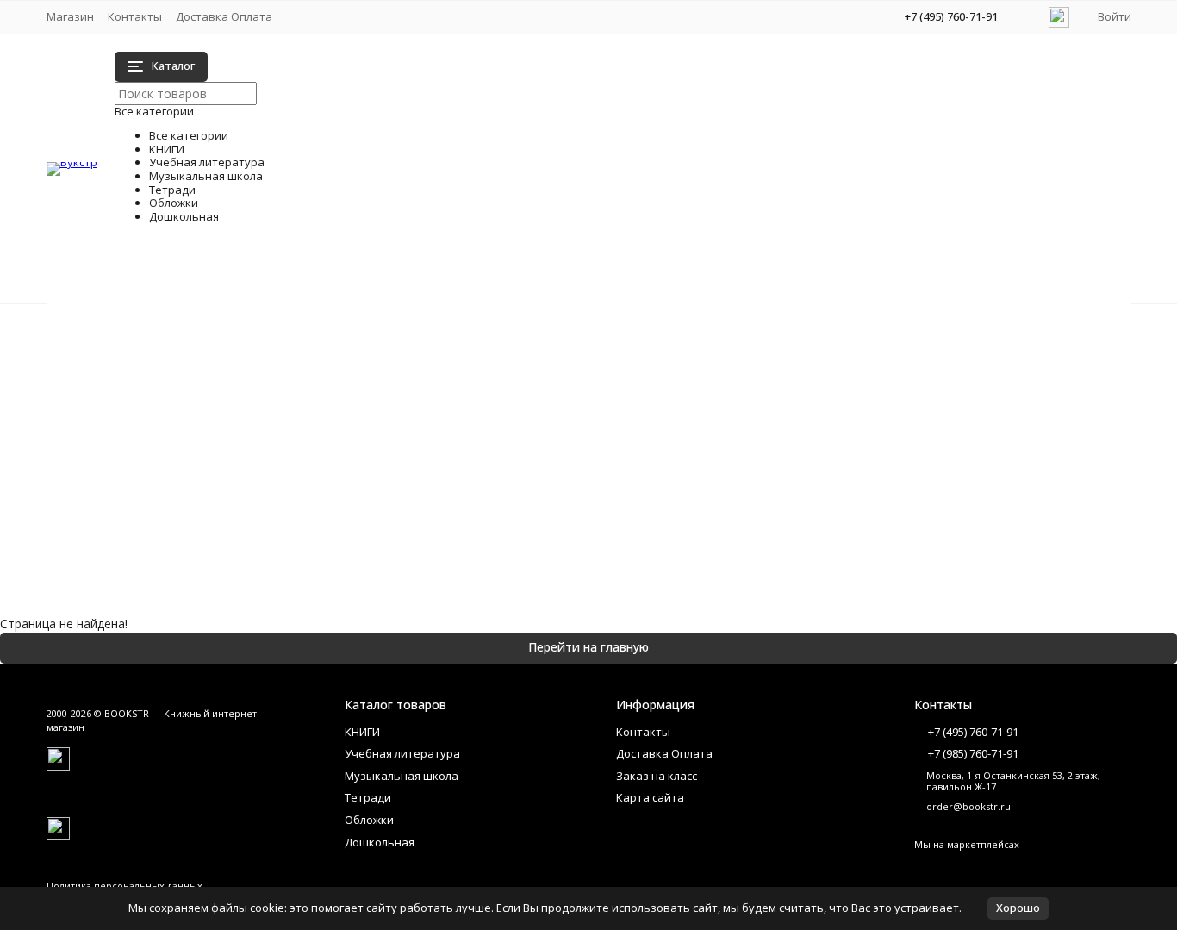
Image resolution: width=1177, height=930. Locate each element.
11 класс (700, 367)
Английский (241, 440)
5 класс (697, 386)
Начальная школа (260, 331)
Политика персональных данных (124, 885)
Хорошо (1018, 907)
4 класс (229, 422)
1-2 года (232, 495)
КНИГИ (102, 324)
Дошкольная (118, 415)
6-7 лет (697, 531)
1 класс (229, 349)
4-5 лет (697, 495)
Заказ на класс (656, 775)
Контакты (135, 16)
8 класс (697, 440)
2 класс (229, 367)
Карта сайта (650, 797)
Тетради (105, 379)
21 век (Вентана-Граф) (274, 386)
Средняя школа (720, 331)
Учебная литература (141, 342)
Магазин (70, 16)
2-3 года (232, 513)
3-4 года (232, 531)
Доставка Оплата (224, 16)
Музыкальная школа (141, 361)
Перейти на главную (588, 647)
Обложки (108, 397)
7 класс (697, 422)
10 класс (700, 349)
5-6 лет (697, 513)
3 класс (229, 404)
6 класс (697, 404)
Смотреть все (249, 458)
